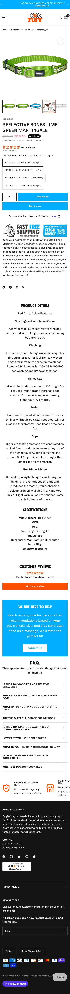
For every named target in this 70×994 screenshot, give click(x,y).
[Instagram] (13, 856)
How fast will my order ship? (24, 738)
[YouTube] (21, 857)
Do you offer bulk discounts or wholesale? (25, 757)
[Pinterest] (18, 287)
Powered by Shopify (48, 976)
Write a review (35, 586)
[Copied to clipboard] (24, 287)
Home (5, 30)
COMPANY (11, 887)
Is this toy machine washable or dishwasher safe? (26, 728)
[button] (11, 147)
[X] (11, 287)
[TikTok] (36, 856)
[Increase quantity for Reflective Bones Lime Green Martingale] (14, 197)
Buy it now (35, 206)
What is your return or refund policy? (31, 746)
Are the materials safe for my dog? (28, 718)
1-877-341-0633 (11, 843)
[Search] (60, 17)
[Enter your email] (64, 931)
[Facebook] (4, 287)
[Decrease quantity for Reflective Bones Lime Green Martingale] (5, 197)
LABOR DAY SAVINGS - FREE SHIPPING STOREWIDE (35, 4)
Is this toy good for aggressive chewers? (25, 685)
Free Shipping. (9, 140)
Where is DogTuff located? (22, 766)
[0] (65, 17)
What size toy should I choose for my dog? (29, 697)
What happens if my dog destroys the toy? (29, 708)
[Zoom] (61, 41)
